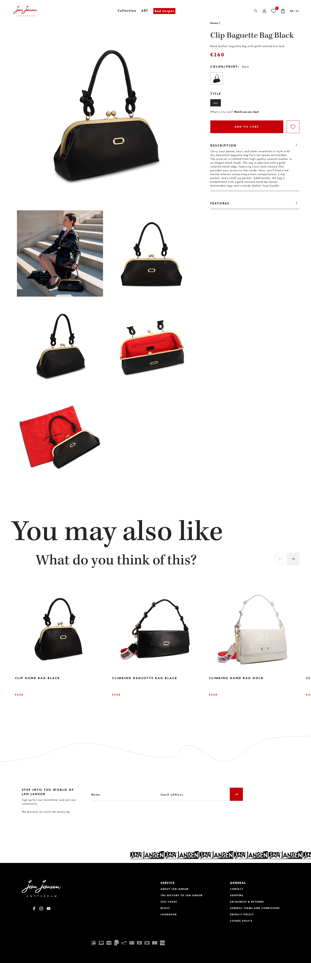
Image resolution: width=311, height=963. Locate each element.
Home (214, 23)
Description (223, 145)
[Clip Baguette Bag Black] (216, 78)
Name (95, 791)
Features (220, 203)
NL (297, 11)
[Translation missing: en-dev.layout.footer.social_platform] (34, 908)
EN (291, 11)
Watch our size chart (246, 112)
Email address (171, 791)
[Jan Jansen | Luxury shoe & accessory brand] (25, 11)
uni (215, 103)
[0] (273, 11)
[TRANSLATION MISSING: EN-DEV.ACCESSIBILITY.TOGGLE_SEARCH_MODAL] (256, 11)
